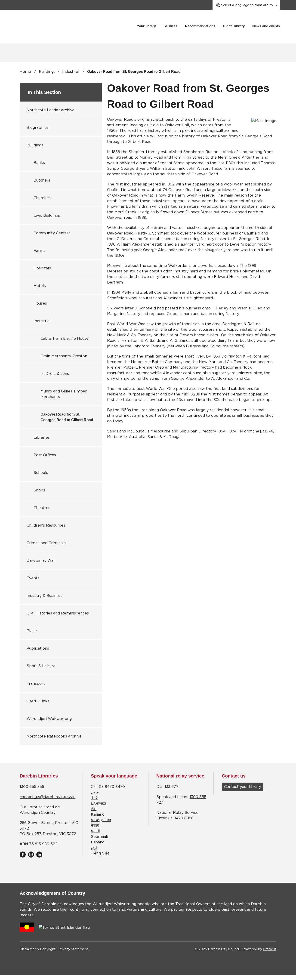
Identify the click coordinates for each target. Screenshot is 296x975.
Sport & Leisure (41, 666)
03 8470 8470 (112, 787)
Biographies (38, 128)
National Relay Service (177, 813)
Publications (38, 648)
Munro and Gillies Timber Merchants (63, 394)
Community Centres (52, 233)
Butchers (42, 180)
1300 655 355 (32, 787)
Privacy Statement (73, 949)
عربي (95, 792)
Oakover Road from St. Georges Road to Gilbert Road (66, 417)
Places (33, 631)
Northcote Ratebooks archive (54, 736)
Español (98, 842)
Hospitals (42, 268)
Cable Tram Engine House (64, 338)
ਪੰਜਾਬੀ (95, 831)
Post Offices (45, 455)
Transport (36, 683)
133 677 (171, 787)
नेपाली (95, 825)
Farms (39, 251)
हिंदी (93, 809)
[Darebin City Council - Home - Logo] (54, 26)
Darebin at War (41, 560)
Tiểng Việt (100, 853)
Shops (39, 490)
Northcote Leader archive (50, 110)
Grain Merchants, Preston (63, 356)
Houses (40, 303)
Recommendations (200, 26)
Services (170, 26)
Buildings (47, 72)
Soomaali (99, 837)
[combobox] (246, 5)
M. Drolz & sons (54, 374)
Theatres (42, 508)
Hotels (40, 286)
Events (33, 578)
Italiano (98, 814)
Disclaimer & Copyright (38, 949)
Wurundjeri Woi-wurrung (49, 719)
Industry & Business (44, 596)
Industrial (71, 72)
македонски (101, 820)
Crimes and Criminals (46, 543)
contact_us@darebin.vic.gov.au (47, 797)
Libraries (42, 437)
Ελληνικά (98, 803)
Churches (42, 198)
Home (25, 72)
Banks (39, 163)
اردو (94, 848)
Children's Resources (46, 525)
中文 (94, 798)
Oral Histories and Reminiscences (58, 613)
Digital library (234, 26)
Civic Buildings (47, 215)
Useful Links (38, 701)
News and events (266, 26)
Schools (41, 473)
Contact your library (242, 787)
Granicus (269, 949)
